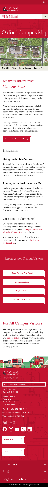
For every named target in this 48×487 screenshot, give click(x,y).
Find (5, 471)
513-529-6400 (19, 416)
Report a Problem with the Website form (22, 230)
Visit (14, 68)
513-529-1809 (21, 409)
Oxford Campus (25, 68)
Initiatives (9, 464)
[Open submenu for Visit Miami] (45, 16)
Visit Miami (10, 16)
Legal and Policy (14, 479)
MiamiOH (5, 68)
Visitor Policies (14, 338)
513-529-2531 (25, 412)
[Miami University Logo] (10, 9)
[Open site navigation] (44, 9)
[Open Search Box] (44, 2)
